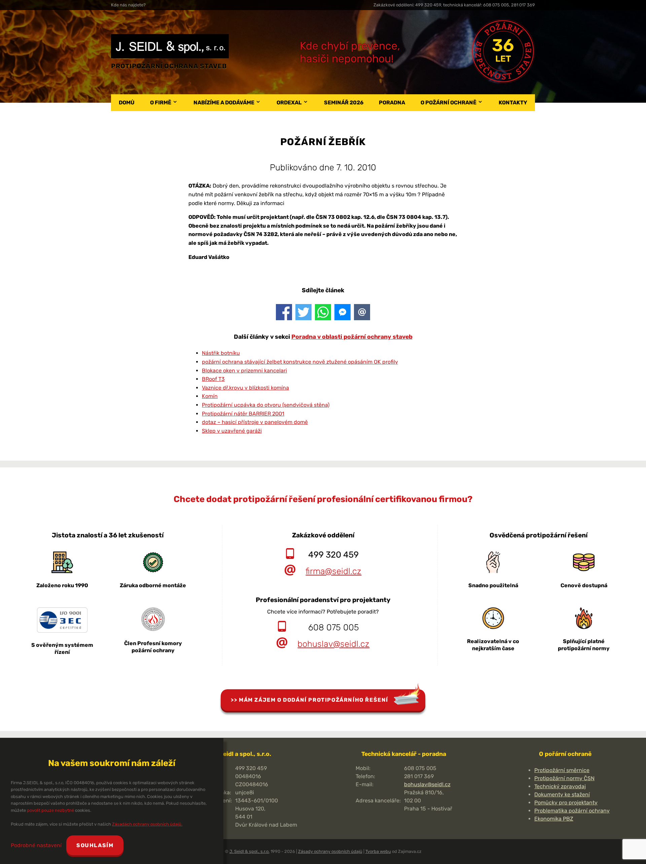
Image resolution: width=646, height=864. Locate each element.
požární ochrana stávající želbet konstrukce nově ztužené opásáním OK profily (300, 362)
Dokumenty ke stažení (562, 794)
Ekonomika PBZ (553, 819)
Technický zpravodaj (560, 786)
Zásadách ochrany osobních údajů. (147, 824)
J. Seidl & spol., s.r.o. (249, 851)
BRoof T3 (213, 379)
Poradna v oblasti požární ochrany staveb (351, 336)
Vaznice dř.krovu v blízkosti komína (245, 388)
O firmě (160, 102)
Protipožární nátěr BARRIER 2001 (243, 413)
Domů (127, 102)
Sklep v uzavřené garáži (232, 431)
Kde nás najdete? (128, 4)
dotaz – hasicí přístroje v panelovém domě (255, 422)
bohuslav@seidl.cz (333, 644)
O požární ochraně (448, 102)
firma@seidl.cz (333, 571)
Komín (210, 396)
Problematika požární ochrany (572, 810)
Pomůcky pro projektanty (566, 802)
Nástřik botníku (221, 353)
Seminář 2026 (343, 102)
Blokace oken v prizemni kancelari (244, 370)
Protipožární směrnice (561, 770)
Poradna (392, 102)
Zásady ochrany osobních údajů (330, 851)
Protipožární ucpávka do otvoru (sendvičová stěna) (265, 405)
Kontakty (513, 102)
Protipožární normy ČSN (564, 778)
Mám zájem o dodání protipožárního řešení (313, 700)
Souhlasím (94, 845)
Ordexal (289, 102)
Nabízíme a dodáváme (223, 102)
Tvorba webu (378, 851)
